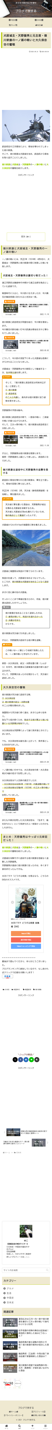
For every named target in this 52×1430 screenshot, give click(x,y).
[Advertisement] (26, 80)
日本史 (7, 989)
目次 (23, 237)
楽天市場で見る (26, 940)
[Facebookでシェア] (20, 1059)
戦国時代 (17, 989)
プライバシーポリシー (13, 1415)
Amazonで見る (26, 933)
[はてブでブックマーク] (26, 1059)
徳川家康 (38, 989)
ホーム (13, 1412)
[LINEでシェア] (31, 1059)
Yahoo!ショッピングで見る (26, 946)
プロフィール (38, 1412)
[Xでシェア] (15, 1059)
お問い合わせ (38, 1415)
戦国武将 (28, 989)
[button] (36, 1059)
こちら (26, 1257)
